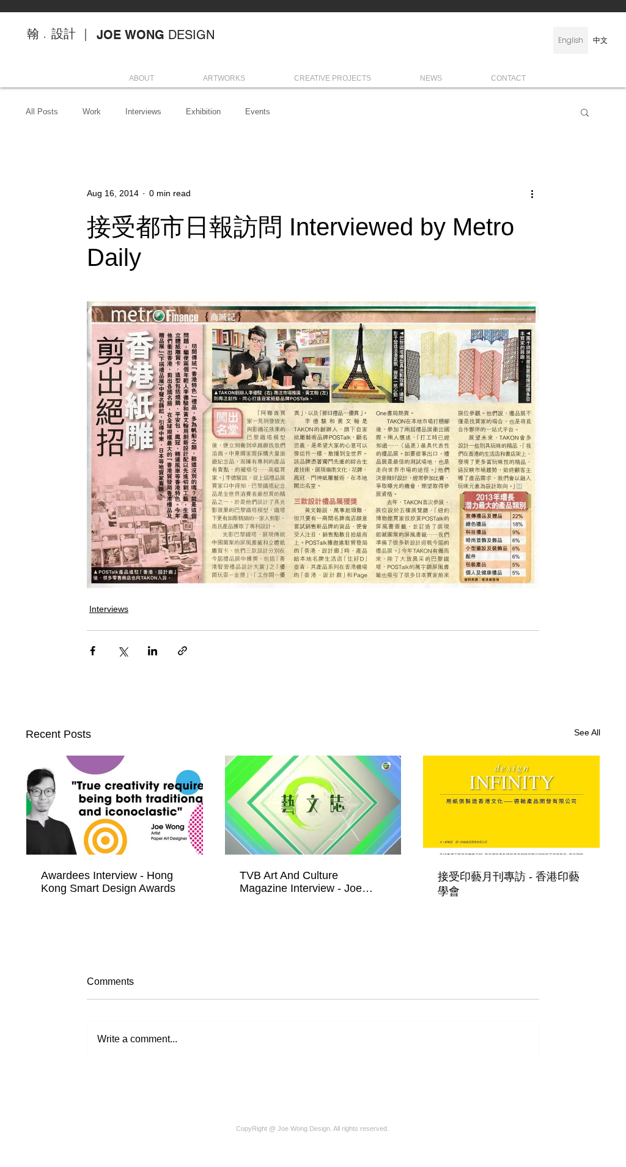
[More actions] (532, 193)
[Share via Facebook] (92, 651)
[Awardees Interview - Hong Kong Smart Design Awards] (114, 805)
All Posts (42, 111)
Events (257, 111)
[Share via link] (182, 651)
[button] (585, 112)
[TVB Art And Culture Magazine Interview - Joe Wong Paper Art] (313, 805)
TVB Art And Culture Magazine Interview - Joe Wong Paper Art (301, 882)
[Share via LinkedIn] (152, 651)
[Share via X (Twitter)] (122, 651)
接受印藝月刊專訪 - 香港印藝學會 (509, 884)
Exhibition (203, 111)
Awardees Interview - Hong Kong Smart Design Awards (108, 881)
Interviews (143, 111)
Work (92, 111)
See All (587, 732)
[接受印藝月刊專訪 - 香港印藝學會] (511, 805)
